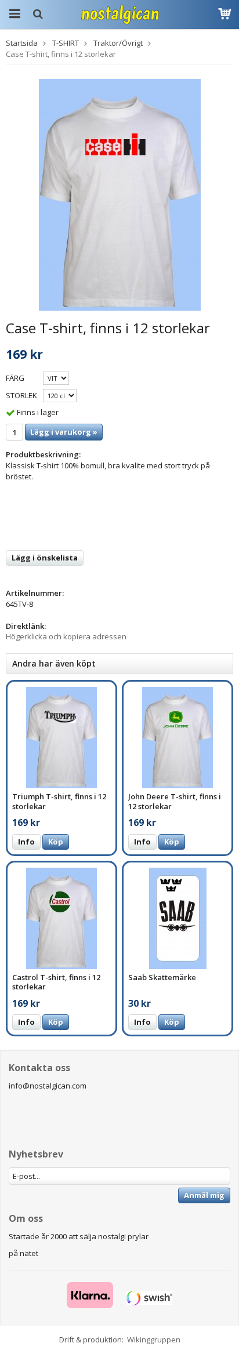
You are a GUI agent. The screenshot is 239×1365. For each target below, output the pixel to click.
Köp (55, 841)
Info (26, 841)
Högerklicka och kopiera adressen (66, 636)
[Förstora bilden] (120, 193)
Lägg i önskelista (45, 557)
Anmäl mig (204, 1195)
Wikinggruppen (153, 1339)
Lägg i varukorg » (63, 432)
